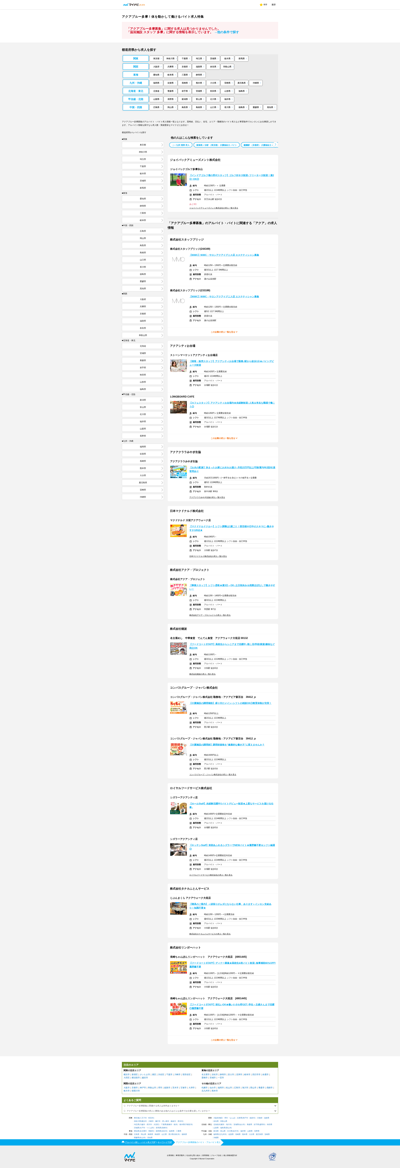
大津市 (192, 1087)
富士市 (231, 1074)
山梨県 (156, 99)
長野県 (171, 99)
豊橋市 (205, 1077)
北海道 (156, 91)
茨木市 (175, 1087)
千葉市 (169, 1074)
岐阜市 (247, 1074)
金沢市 (235, 1131)
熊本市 (215, 1091)
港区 (154, 1074)
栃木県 (227, 58)
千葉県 (185, 58)
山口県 (213, 107)
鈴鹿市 (265, 1074)
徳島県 (242, 107)
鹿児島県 (242, 83)
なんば (232, 1118)
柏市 (175, 1124)
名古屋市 (206, 1074)
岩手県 (185, 91)
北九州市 (206, 1091)
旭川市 (245, 1087)
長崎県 (185, 83)
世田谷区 (186, 1074)
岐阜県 (171, 75)
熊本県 (199, 83)
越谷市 (145, 1077)
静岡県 (199, 75)
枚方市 (127, 1091)
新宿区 (135, 1074)
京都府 (185, 66)
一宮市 (221, 1077)
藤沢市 (157, 1121)
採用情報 (205, 1155)
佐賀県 (171, 83)
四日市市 (256, 1074)
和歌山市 (152, 1087)
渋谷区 (161, 1074)
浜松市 (215, 1074)
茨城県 (213, 58)
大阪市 (127, 1087)
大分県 (213, 83)
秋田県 (213, 91)
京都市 (135, 1087)
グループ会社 (216, 1155)
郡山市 (253, 1087)
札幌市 (205, 1087)
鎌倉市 (173, 1121)
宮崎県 (227, 83)
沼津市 (239, 1074)
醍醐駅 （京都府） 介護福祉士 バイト (261, 145)
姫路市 (167, 1087)
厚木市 (180, 1121)
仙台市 (213, 1087)
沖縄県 (256, 83)
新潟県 (185, 99)
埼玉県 (199, 58)
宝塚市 (183, 1087)
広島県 (156, 107)
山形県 (227, 91)
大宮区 (156, 1124)
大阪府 (156, 66)
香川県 (227, 107)
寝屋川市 (136, 1091)
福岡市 (221, 1087)
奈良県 (213, 66)
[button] (275, 144)
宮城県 (199, 91)
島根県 (199, 107)
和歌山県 (227, 66)
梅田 (221, 1118)
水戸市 (142, 1128)
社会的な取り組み (193, 1155)
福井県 (227, 99)
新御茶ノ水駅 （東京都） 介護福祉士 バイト (216, 145)
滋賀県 (199, 66)
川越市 (142, 1124)
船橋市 (169, 1124)
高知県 (270, 107)
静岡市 (223, 1074)
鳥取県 (185, 107)
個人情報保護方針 (230, 1155)
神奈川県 (170, 58)
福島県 (242, 91)
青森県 (171, 91)
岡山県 (171, 107)
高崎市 (164, 1128)
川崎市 (177, 1074)
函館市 (270, 1087)
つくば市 (150, 1128)
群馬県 (242, 58)
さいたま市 (145, 1074)
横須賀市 (136, 1077)
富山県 (199, 99)
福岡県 (156, 83)
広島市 (237, 1087)
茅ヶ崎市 (165, 1121)
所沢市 (149, 1124)
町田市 (151, 1118)
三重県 (185, 75)
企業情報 (170, 1155)
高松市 (176, 1134)
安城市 (213, 1077)
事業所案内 (180, 1155)
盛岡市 (262, 1124)
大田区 (127, 1077)
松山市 (229, 1087)
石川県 (213, 99)
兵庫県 (171, 66)
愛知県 (156, 75)
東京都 (156, 58)
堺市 (160, 1087)
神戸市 (143, 1087)
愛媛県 (256, 107)
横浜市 (127, 1074)
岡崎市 (151, 1131)
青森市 (261, 1087)
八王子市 (143, 1118)
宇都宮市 (188, 1124)
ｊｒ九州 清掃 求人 (181, 145)
